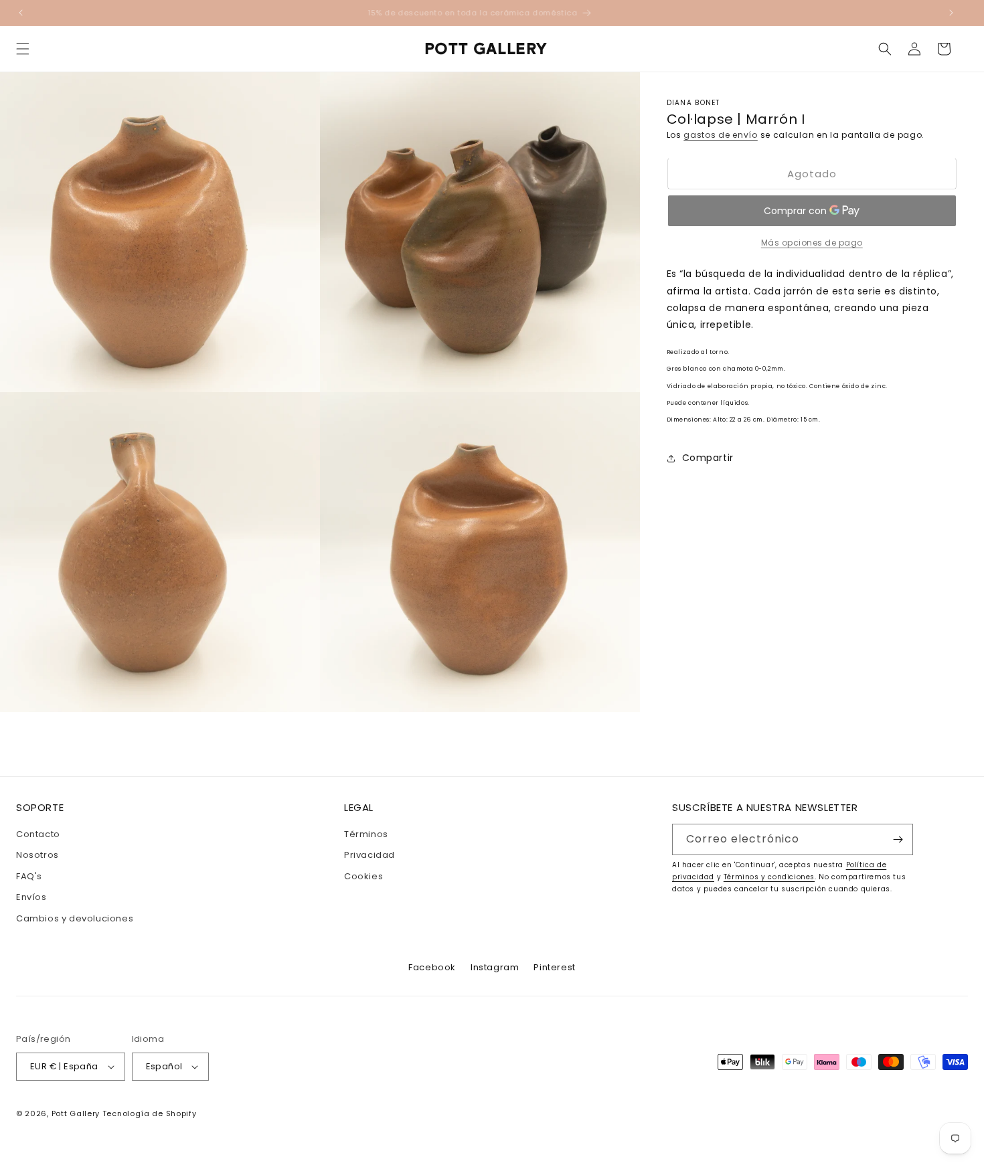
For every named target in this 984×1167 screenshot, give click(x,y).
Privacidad (369, 854)
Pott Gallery (76, 1113)
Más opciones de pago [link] (812, 242)
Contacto (38, 834)
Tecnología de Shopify (149, 1113)
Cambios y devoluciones (74, 918)
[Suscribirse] (897, 839)
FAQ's (29, 876)
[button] (22, 49)
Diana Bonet (693, 103)
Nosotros (37, 854)
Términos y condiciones (769, 877)
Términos (366, 834)
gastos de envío (720, 135)
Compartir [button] (708, 457)
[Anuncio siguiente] (951, 12)
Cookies (363, 876)
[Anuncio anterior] (20, 12)
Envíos (31, 897)
